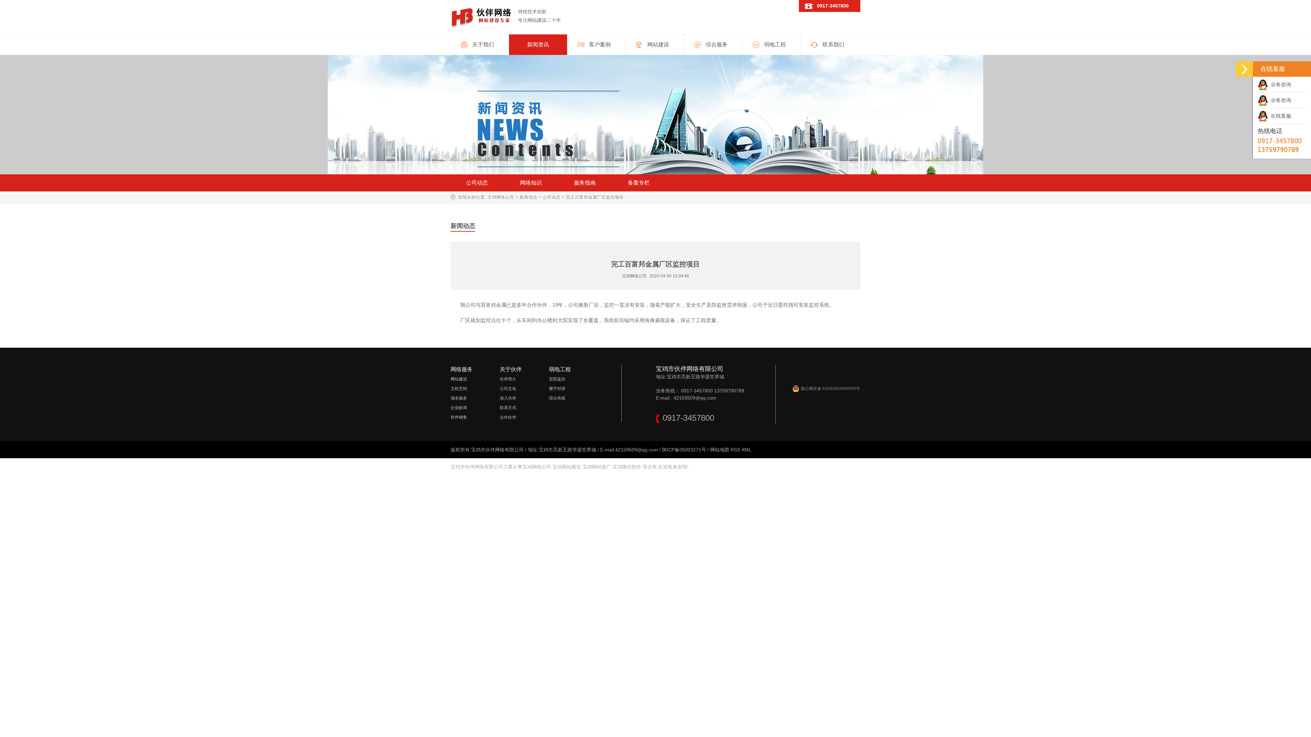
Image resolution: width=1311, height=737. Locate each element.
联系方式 (508, 407)
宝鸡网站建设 (566, 466)
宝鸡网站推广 (596, 466)
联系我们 (833, 44)
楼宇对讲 (557, 388)
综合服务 (717, 44)
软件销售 (459, 417)
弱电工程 (775, 44)
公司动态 (477, 183)
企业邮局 (459, 407)
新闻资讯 (538, 44)
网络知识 (531, 183)
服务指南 (585, 183)
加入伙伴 (508, 398)
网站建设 (658, 44)
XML (746, 449)
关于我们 (483, 44)
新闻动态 (528, 197)
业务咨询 (1279, 84)
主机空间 (459, 388)
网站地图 (719, 449)
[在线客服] (1244, 69)
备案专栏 (639, 183)
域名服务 (459, 398)
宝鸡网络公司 (501, 197)
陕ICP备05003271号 (684, 449)
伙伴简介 (508, 379)
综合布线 (557, 398)
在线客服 (1279, 116)
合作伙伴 (508, 417)
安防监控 (557, 379)
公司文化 (508, 388)
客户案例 (600, 44)
